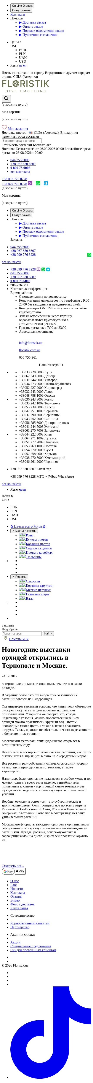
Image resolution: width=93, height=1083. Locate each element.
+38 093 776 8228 (14, 179)
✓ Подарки (19, 576)
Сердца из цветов (39, 548)
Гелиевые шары (37, 594)
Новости (16, 889)
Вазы (30, 598)
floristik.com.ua (29, 350)
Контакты (17, 14)
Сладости (33, 581)
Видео (15, 900)
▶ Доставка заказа (32, 22)
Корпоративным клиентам (30, 923)
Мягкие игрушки (38, 590)
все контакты (20, 171)
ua (20, 65)
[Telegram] (46, 184)
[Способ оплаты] (14, 873)
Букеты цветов (37, 539)
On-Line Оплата (22, 5)
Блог (13, 885)
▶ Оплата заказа (31, 26)
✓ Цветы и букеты (24, 530)
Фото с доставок (22, 904)
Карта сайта (19, 908)
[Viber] (30, 184)
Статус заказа (21, 10)
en (24, 65)
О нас (14, 881)
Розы (29, 535)
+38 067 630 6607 (23, 164)
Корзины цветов (38, 544)
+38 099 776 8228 (14, 184)
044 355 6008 (19, 160)
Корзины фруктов (39, 585)
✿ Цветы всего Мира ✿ (27, 526)
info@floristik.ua (30, 343)
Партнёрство (19, 927)
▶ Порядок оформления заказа (41, 30)
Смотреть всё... (13, 866)
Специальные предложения (30, 946)
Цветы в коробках (39, 552)
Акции (15, 942)
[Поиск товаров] (6, 99)
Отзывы (16, 896)
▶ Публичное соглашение (38, 35)
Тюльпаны (34, 557)
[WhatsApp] (38, 184)
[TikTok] (50, 1077)
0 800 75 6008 (20, 168)
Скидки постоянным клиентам (33, 950)
